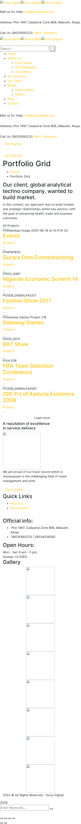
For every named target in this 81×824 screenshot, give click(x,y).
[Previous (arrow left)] (1, 822)
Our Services (19, 508)
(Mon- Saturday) (45, 33)
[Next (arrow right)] (5, 822)
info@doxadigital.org (39, 12)
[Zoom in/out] (13, 818)
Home (14, 172)
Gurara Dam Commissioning (38, 257)
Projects (9, 243)
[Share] (5, 818)
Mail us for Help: (11, 12)
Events (11, 235)
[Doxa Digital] (10, 2)
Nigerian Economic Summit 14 (40, 279)
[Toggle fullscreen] (9, 818)
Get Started (13, 144)
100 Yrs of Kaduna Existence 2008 (38, 397)
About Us (17, 503)
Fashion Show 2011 (27, 300)
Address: (6, 22)
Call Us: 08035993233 (16, 33)
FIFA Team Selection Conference (28, 369)
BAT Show (15, 344)
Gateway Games (23, 322)
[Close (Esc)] (1, 818)
